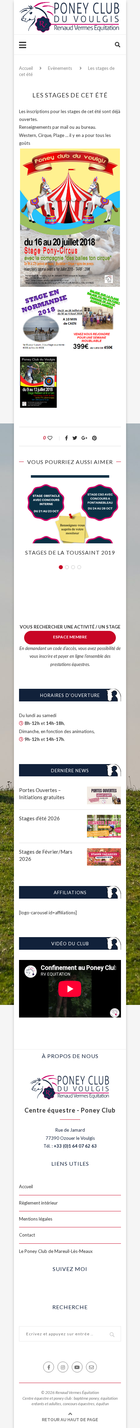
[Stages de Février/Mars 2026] (104, 852)
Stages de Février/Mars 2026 (45, 855)
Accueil (26, 68)
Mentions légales (35, 1219)
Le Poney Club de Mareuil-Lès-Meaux (56, 1251)
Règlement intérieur (38, 1203)
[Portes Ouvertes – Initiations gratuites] (104, 790)
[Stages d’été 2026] (104, 818)
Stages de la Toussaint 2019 (70, 552)
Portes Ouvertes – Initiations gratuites (42, 793)
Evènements (60, 68)
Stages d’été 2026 (39, 818)
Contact (27, 1235)
